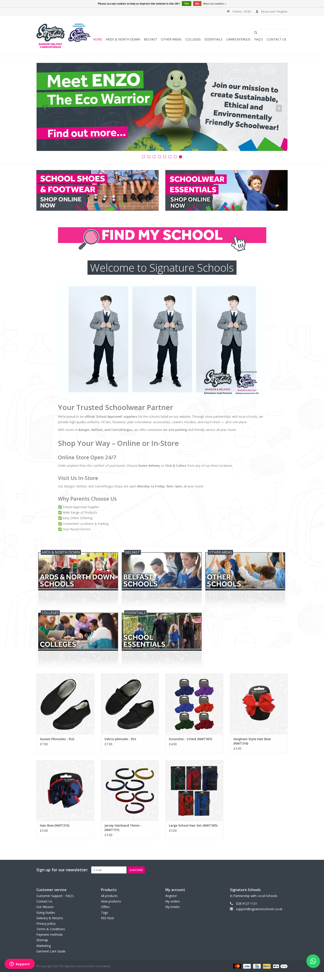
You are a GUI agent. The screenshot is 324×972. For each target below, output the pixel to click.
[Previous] (45, 108)
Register (171, 896)
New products (111, 901)
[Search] (255, 32)
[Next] (279, 108)
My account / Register (274, 11)
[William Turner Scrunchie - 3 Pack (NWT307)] (194, 704)
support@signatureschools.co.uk (259, 909)
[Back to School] (162, 107)
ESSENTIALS (213, 39)
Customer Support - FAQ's (55, 896)
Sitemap (42, 940)
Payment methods (49, 934)
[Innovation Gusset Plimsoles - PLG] (65, 704)
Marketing (43, 946)
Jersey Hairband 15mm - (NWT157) (123, 827)
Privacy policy (46, 923)
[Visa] (246, 966)
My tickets (172, 907)
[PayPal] (266, 966)
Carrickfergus (238, 39)
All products (109, 896)
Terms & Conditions (50, 929)
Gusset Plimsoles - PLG (57, 739)
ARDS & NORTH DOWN (123, 39)
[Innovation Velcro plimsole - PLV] (130, 704)
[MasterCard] (237, 966)
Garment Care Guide (50, 951)
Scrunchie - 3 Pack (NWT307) (190, 739)
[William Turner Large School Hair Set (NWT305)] (194, 790)
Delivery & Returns (49, 918)
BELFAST (150, 39)
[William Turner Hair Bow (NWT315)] (65, 790)
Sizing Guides (45, 912)
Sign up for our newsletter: (62, 870)
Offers (105, 907)
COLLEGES (193, 39)
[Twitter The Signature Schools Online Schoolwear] (276, 869)
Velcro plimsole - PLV (120, 739)
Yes (186, 3)
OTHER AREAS (171, 39)
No (197, 3)
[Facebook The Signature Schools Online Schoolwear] (268, 869)
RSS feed (107, 918)
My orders (172, 901)
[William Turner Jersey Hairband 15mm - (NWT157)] (130, 790)
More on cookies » (214, 3)
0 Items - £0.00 (241, 11)
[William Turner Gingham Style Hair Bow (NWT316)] (259, 704)
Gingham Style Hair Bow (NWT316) (252, 741)
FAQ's (258, 39)
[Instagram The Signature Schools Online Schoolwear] (284, 869)
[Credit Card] (256, 966)
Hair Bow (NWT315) (54, 825)
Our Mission (45, 907)
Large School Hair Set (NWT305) (193, 825)
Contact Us (276, 39)
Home (97, 39)
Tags (104, 912)
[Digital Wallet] (279, 966)
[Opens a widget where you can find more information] (19, 964)
